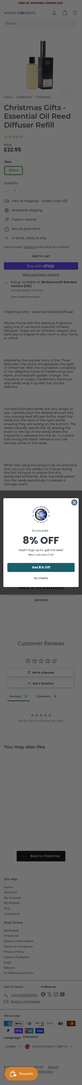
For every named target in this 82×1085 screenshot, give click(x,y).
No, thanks (41, 578)
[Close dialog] (74, 502)
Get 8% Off (41, 567)
